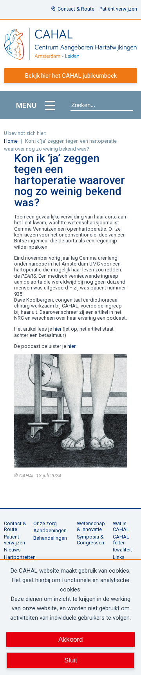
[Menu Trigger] (50, 106)
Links (119, 557)
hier (57, 329)
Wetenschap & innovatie (91, 526)
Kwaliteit (122, 550)
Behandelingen (50, 538)
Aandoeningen (50, 530)
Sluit (70, 660)
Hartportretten (20, 557)
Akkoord (70, 639)
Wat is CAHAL (121, 526)
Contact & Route (76, 9)
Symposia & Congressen (90, 540)
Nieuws (12, 550)
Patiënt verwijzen (118, 9)
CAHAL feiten (121, 540)
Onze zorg (45, 523)
